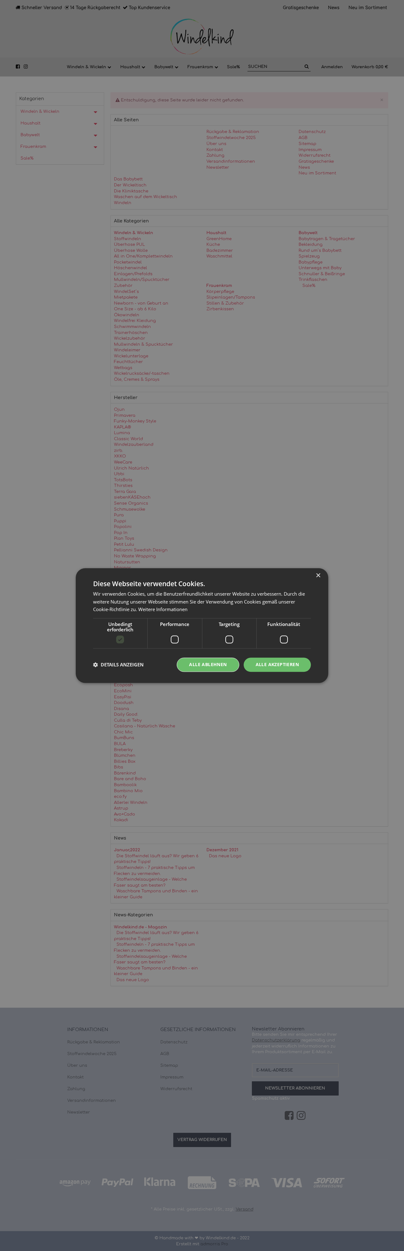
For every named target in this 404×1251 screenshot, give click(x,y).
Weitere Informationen (162, 609)
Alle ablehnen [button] (208, 664)
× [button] (318, 575)
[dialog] (202, 625)
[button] (118, 664)
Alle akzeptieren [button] (277, 664)
